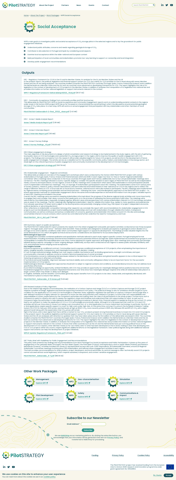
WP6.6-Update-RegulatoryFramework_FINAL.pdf (44, 333)
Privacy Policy (113, 438)
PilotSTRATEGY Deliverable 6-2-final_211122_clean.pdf (46, 111)
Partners (65, 5)
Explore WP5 (83, 397)
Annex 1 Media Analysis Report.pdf (38, 122)
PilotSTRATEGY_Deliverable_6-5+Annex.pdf (42, 279)
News (78, 5)
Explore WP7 (125, 399)
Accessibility (168, 455)
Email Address (73, 424)
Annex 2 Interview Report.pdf (36, 133)
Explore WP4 (41, 399)
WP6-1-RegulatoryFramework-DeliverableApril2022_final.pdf (49, 93)
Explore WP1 (41, 383)
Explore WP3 (125, 383)
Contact (105, 5)
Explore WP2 (83, 383)
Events (91, 5)
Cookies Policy (144, 455)
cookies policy (49, 477)
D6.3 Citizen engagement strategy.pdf (40, 165)
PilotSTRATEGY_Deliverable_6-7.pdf (39, 356)
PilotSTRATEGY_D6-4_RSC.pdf (37, 217)
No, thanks (157, 475)
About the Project (46, 5)
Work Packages (53, 15)
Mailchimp (65, 436)
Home (26, 15)
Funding (95, 455)
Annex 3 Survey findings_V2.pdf (37, 144)
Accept (168, 475)
